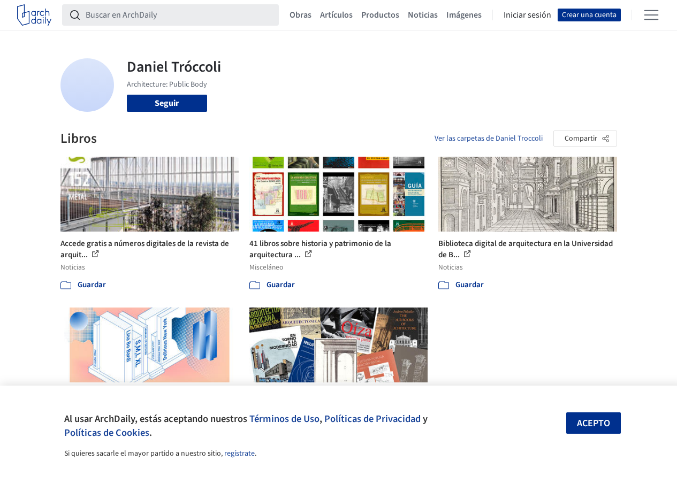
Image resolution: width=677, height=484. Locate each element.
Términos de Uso (284, 419)
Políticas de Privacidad (372, 419)
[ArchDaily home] (34, 15)
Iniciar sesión (527, 15)
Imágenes (464, 15)
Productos (380, 15)
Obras (300, 15)
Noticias (423, 15)
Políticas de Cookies (106, 433)
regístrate (239, 453)
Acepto (593, 423)
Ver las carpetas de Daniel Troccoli (489, 138)
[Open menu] (651, 15)
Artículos (336, 15)
